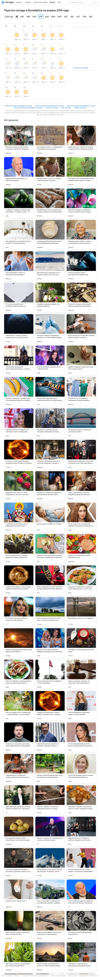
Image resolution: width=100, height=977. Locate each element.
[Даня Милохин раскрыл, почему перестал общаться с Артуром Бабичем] (18, 800)
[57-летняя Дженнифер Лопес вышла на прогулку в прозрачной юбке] (81, 737)
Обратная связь (72, 975)
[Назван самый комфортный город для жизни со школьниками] (50, 768)
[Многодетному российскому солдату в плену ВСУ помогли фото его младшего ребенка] (18, 140)
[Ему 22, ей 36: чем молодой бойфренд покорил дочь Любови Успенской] (50, 643)
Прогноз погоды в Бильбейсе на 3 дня (18, 106)
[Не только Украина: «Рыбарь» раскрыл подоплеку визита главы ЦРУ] (18, 863)
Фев (28, 16)
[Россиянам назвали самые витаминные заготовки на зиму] (18, 831)
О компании (9, 975)
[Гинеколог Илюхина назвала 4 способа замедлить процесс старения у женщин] (50, 454)
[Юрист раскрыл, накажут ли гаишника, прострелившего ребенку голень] (81, 674)
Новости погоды (52, 108)
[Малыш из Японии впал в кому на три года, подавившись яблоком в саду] (50, 548)
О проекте (26, 975)
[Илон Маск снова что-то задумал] (81, 611)
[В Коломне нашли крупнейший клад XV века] (81, 925)
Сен (72, 16)
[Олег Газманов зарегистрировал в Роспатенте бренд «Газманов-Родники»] (81, 894)
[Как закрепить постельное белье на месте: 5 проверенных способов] (18, 234)
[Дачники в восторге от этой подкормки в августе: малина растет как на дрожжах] (18, 486)
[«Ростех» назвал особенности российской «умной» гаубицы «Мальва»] (50, 894)
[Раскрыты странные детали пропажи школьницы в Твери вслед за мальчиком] (50, 423)
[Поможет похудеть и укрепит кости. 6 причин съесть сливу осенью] (81, 203)
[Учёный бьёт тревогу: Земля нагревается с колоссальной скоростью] (18, 329)
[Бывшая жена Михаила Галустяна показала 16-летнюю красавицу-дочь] (81, 454)
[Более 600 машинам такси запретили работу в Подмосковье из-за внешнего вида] (50, 391)
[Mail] (3, 2)
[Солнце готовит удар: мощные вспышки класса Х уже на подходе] (18, 454)
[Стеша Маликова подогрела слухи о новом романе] (81, 706)
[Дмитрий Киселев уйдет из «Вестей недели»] (18, 172)
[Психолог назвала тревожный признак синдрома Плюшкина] (81, 297)
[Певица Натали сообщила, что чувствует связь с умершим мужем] (18, 423)
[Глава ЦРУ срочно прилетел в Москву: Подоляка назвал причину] (50, 737)
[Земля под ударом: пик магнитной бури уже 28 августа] (18, 643)
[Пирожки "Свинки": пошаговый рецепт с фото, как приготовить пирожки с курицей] (81, 800)
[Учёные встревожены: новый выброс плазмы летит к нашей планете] (50, 706)
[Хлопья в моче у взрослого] (18, 894)
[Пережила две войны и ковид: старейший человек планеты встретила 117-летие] (81, 234)
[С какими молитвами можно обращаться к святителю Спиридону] (18, 517)
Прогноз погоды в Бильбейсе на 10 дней (28, 108)
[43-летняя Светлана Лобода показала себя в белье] (18, 611)
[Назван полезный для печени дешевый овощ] (81, 548)
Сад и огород (66, 108)
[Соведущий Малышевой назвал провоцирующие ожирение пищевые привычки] (50, 234)
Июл (60, 16)
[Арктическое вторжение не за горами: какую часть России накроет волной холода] (50, 266)
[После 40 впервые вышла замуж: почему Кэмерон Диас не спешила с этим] (81, 768)
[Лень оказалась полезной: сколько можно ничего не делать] (81, 329)
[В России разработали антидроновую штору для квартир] (18, 297)
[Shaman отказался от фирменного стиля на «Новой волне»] (50, 831)
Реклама (16, 975)
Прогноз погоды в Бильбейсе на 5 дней (49, 106)
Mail (3, 975)
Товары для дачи (80, 108)
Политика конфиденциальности (39, 975)
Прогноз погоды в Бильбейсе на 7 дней (81, 106)
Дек (90, 16)
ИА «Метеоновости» (92, 975)
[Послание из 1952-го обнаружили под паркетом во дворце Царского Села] (50, 140)
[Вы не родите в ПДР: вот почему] (50, 517)
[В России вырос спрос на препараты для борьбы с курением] (18, 266)
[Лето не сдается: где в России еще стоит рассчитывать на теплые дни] (50, 611)
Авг (65, 16)
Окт (78, 16)
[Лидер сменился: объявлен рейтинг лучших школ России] (81, 831)
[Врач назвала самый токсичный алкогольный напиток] (18, 925)
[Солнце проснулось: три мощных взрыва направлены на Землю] (18, 580)
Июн (53, 16)
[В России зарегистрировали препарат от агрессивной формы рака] (50, 329)
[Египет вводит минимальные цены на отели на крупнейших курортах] (50, 957)
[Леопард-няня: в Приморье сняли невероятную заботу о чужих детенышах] (81, 172)
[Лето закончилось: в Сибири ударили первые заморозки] (18, 548)
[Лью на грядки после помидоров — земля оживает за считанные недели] (18, 706)
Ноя (84, 16)
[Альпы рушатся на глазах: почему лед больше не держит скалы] (50, 863)
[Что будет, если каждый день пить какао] (81, 643)
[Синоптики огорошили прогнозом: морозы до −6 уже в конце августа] (18, 360)
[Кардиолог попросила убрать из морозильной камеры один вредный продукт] (50, 486)
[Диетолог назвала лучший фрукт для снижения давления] (18, 957)
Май (47, 16)
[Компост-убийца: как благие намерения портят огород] (50, 800)
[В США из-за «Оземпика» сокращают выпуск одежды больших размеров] (81, 391)
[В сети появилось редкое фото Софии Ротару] (50, 360)
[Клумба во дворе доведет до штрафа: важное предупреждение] (50, 297)
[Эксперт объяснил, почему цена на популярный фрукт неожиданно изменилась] (18, 391)
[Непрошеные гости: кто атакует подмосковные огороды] (50, 172)
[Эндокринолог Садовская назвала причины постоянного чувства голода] (18, 768)
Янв (22, 16)
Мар (34, 16)
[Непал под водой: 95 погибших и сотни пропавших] (50, 674)
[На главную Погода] (9, 2)
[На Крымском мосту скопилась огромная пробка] (81, 423)
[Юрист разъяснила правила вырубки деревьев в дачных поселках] (81, 486)
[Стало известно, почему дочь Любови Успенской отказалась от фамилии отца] (81, 517)
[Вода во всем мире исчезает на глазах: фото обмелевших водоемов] (50, 925)
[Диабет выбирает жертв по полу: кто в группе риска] (81, 360)
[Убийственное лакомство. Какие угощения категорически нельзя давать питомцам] (81, 140)
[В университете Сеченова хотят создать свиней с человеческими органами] (50, 203)
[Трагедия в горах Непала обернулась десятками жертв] (81, 957)
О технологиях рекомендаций (58, 975)
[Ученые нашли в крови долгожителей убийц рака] (81, 266)
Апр (40, 16)
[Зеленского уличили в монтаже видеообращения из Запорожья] (18, 737)
